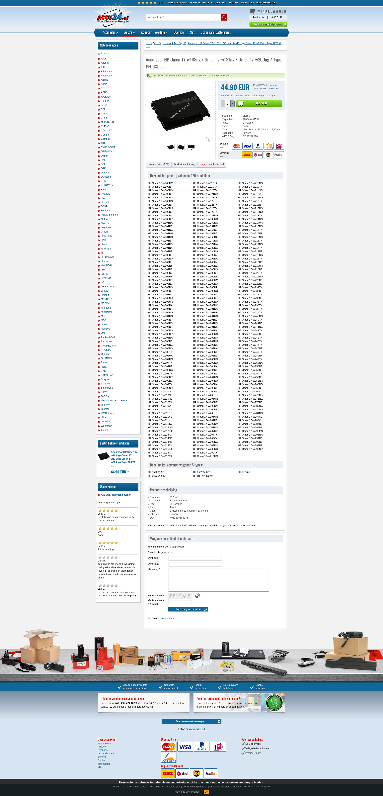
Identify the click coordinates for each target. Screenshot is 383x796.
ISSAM (104, 273)
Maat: (225, 129)
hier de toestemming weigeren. (255, 786)
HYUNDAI (106, 265)
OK (206, 791)
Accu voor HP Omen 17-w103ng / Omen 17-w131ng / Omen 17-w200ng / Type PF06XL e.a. (124, 459)
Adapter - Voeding (154, 32)
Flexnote (105, 202)
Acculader (110, 32)
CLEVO (105, 126)
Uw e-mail (154, 563)
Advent (105, 62)
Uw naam (153, 557)
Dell (103, 160)
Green (104, 231)
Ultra (103, 417)
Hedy (104, 244)
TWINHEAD (107, 413)
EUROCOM (107, 185)
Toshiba (105, 409)
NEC (103, 320)
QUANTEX (107, 358)
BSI (103, 109)
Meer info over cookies (187, 791)
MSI (103, 316)
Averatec (106, 96)
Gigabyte (106, 227)
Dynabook (106, 176)
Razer (104, 362)
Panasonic (107, 341)
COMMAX (106, 130)
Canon (104, 113)
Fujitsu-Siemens (109, 214)
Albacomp (106, 71)
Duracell (105, 172)
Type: (225, 122)
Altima (104, 79)
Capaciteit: (228, 119)
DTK (103, 168)
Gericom (105, 223)
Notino (104, 324)
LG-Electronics (109, 286)
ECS (103, 181)
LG (102, 282)
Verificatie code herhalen (156, 602)
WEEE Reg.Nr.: (230, 136)
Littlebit (105, 295)
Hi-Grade (106, 248)
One (103, 333)
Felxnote (105, 193)
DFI (103, 164)
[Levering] (262, 154)
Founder (105, 210)
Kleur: (225, 126)
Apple (104, 84)
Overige (179, 32)
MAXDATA (106, 299)
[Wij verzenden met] (189, 777)
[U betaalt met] (169, 750)
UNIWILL (106, 421)
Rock (104, 366)
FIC (103, 198)
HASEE (105, 240)
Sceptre (105, 379)
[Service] (258, 146)
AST (103, 88)
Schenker (106, 383)
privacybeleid (167, 618)
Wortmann (106, 426)
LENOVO (106, 278)
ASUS (104, 92)
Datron (104, 155)
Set (192, 32)
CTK (103, 143)
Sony (104, 392)
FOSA (104, 206)
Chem (104, 117)
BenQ (104, 105)
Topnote (105, 404)
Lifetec (104, 290)
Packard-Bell (108, 337)
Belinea (105, 101)
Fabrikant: (227, 133)
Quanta (105, 354)
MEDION (106, 303)
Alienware (106, 75)
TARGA (105, 396)
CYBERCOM (108, 147)
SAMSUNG (107, 375)
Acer (103, 58)
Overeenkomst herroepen (190, 721)
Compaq (105, 139)
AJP (103, 67)
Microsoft (106, 307)
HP (102, 252)
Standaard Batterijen (216, 32)
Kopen (261, 103)
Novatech (106, 328)
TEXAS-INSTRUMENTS (114, 400)
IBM (103, 269)
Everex (105, 189)
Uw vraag (154, 569)
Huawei (105, 261)
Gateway (106, 219)
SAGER (105, 371)
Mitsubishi (106, 312)
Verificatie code (156, 595)
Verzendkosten (271, 88)
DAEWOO (106, 151)
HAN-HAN (106, 236)
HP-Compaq (108, 257)
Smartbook (107, 387)
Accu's (129, 32)
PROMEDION (108, 345)
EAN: (152, 517)
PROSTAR (106, 349)
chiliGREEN (107, 122)
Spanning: (227, 115)
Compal (105, 134)
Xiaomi (105, 430)
